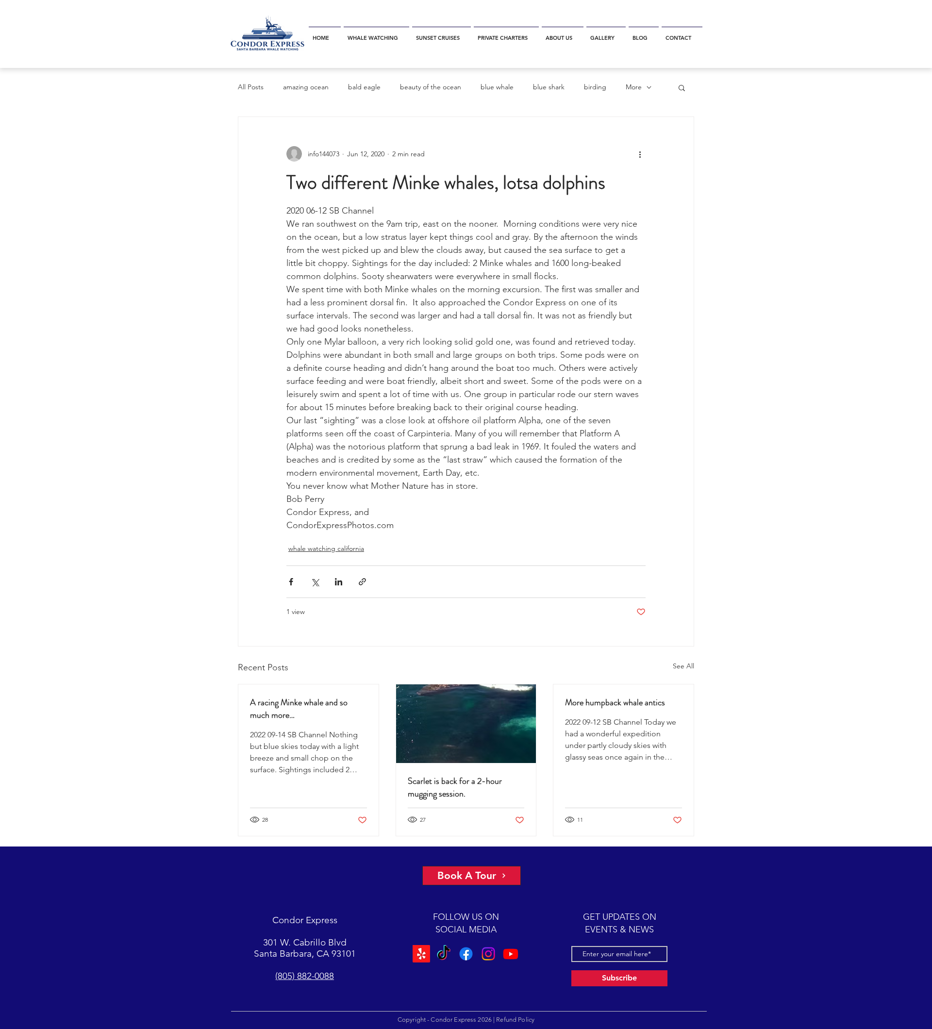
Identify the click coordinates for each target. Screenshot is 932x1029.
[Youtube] (509, 953)
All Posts (251, 87)
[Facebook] (465, 953)
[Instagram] (487, 953)
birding (595, 87)
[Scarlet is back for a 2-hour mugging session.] (466, 723)
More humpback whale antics (615, 702)
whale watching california (326, 548)
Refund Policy (515, 1019)
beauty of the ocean (430, 87)
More (634, 87)
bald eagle (364, 87)
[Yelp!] (422, 953)
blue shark (549, 87)
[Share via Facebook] (291, 581)
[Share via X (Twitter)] (314, 581)
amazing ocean (306, 87)
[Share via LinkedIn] (338, 581)
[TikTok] (444, 953)
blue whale (497, 87)
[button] (376, 34)
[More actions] (640, 154)
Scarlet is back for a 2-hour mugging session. (455, 787)
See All (683, 666)
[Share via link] (362, 581)
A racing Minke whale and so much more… (299, 708)
